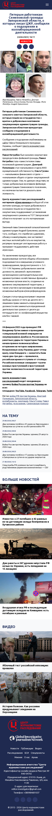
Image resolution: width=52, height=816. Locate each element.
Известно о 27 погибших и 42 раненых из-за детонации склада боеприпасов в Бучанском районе (25, 521)
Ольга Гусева (35, 401)
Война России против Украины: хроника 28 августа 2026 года (25, 446)
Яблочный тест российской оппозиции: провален (25, 667)
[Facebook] (19, 46)
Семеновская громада (37, 403)
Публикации (27, 748)
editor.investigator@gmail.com (26, 789)
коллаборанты (9, 401)
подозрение (19, 403)
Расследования (15, 753)
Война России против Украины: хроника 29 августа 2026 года (25, 435)
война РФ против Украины (23, 396)
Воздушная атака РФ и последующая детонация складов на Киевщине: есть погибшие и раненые (25, 610)
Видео (8, 627)
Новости (26, 41)
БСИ (27, 753)
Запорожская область (26, 398)
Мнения (18, 757)
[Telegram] (31, 46)
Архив (35, 757)
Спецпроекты (38, 753)
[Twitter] (25, 46)
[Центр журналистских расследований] (13, 5)
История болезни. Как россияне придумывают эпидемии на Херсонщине (21, 709)
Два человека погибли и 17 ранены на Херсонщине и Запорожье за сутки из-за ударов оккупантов (25, 456)
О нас (27, 757)
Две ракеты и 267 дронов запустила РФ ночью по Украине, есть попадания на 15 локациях (26, 566)
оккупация (23, 401)
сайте (5, 143)
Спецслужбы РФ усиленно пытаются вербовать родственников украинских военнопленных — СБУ (25, 466)
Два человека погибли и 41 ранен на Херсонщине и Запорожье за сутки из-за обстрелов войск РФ (25, 425)
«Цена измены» (23, 202)
